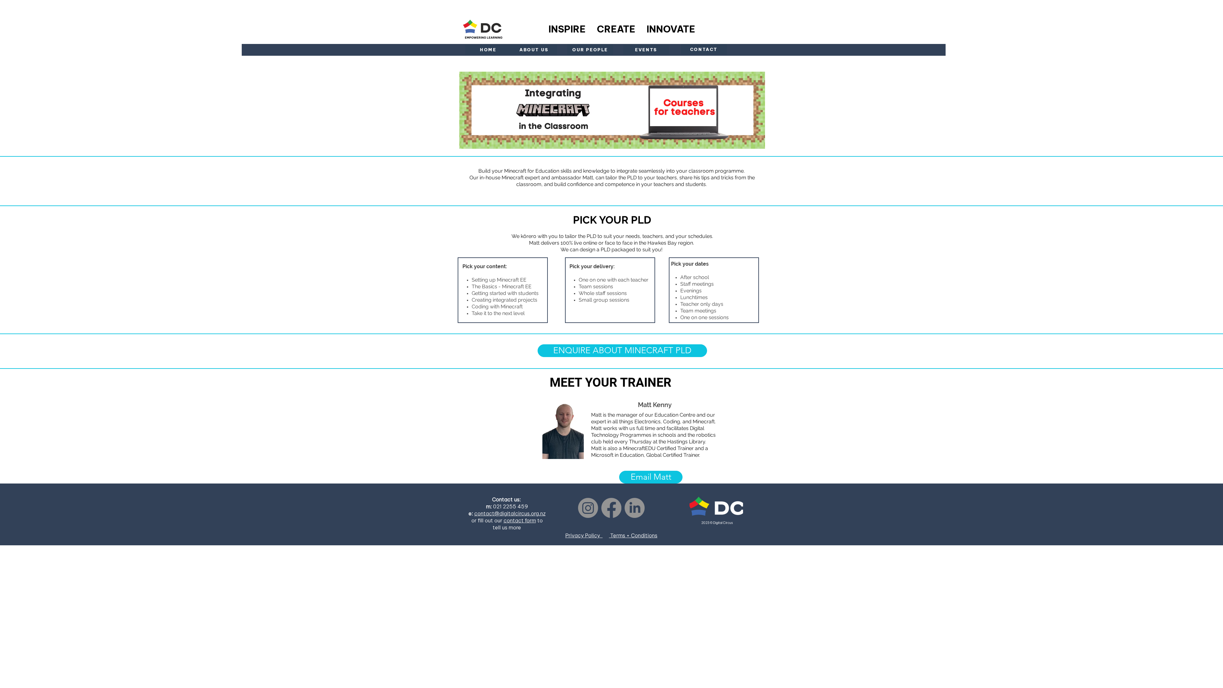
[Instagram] (588, 508)
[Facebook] (611, 508)
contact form (520, 520)
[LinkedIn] (635, 508)
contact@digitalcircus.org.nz (510, 513)
